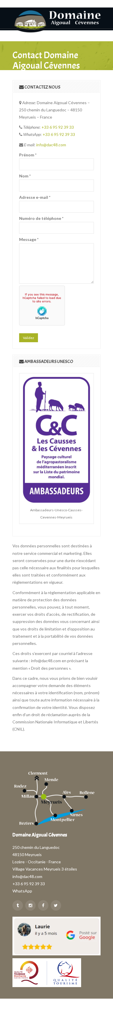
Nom (25, 175)
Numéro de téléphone (41, 218)
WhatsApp (22, 890)
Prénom (28, 154)
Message (29, 239)
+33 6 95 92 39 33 (57, 127)
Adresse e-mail (34, 197)
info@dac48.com (51, 144)
